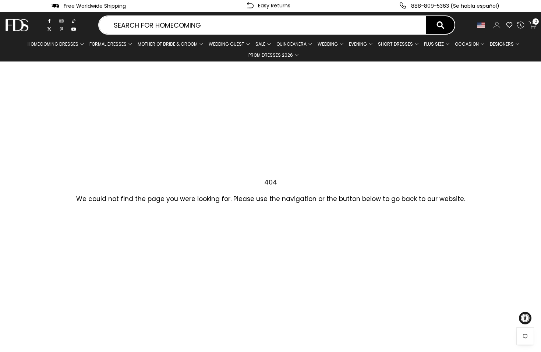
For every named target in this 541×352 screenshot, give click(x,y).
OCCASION (467, 44)
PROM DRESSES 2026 (270, 55)
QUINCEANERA (291, 44)
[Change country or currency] (481, 25)
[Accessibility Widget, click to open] (525, 318)
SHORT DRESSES (395, 44)
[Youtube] (73, 29)
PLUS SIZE (434, 44)
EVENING (358, 44)
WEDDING (328, 44)
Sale (260, 44)
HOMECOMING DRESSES (53, 44)
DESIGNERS (502, 44)
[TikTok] (73, 21)
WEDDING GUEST (226, 44)
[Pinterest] (61, 29)
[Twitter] (49, 29)
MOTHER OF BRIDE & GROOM (168, 44)
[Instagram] (61, 21)
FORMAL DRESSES (108, 44)
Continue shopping (270, 222)
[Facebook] (49, 21)
